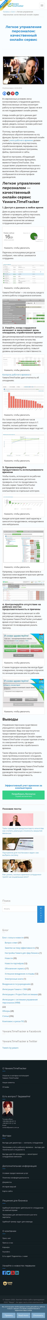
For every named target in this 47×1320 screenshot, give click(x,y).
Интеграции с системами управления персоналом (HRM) (20, 1001)
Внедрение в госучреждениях (16, 984)
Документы (7, 1182)
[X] (8, 93)
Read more (23, 1315)
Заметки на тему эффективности (20, 948)
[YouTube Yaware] (13, 1274)
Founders (6, 1252)
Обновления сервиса (15, 968)
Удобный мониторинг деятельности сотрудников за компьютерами (22, 1209)
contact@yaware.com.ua (10, 1127)
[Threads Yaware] (19, 1274)
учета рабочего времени (21, 140)
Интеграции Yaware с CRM (14, 989)
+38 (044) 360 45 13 (9, 1121)
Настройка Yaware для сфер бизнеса (22, 953)
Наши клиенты (8, 1082)
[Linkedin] (17, 93)
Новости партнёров (14, 963)
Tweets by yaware (10, 1047)
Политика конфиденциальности (15, 1178)
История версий (9, 1186)
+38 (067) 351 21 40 (9, 1123)
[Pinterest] (12, 93)
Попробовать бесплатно (23, 795)
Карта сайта (7, 1191)
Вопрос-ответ (11, 942)
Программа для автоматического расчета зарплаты (19, 1216)
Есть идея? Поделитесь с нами (15, 1256)
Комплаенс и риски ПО (13, 1021)
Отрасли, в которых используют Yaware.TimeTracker (15, 1076)
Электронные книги (14, 979)
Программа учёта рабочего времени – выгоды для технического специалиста (23, 1148)
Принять (9, 1315)
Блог (13, 12)
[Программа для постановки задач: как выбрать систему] (23, 848)
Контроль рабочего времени (16, 374)
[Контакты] (23, 1108)
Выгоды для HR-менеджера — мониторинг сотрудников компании (20, 1155)
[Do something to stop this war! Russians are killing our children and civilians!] (6, 5)
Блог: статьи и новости (13, 937)
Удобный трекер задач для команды (17, 1221)
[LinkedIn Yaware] (17, 1274)
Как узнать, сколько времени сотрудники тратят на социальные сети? (21, 875)
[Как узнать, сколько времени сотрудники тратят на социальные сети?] (23, 870)
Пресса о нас (7, 1243)
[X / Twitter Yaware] (9, 1274)
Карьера (6, 1247)
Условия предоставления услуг (15, 1173)
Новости (9, 958)
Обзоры (6, 1011)
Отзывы (5, 1087)
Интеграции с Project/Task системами (19, 994)
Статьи (5, 1016)
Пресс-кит (6, 1238)
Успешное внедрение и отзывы (19, 973)
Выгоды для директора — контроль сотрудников (22, 1143)
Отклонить (38, 1315)
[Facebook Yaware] (4, 1274)
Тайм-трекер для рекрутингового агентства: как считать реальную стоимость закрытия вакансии (23, 830)
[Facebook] (4, 93)
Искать (41, 914)
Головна (6, 12)
